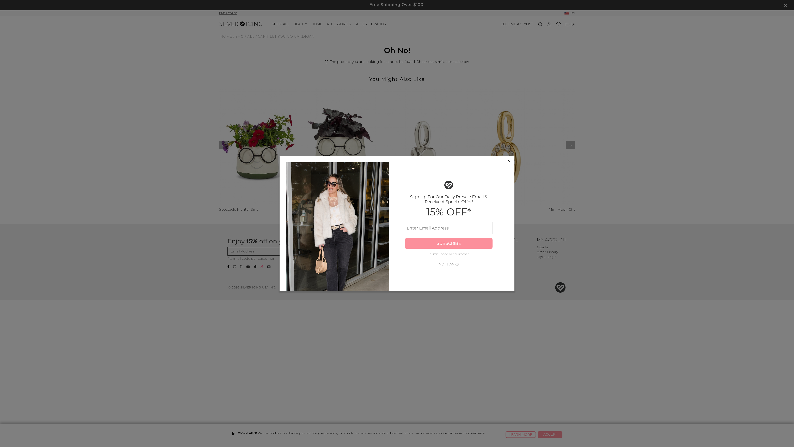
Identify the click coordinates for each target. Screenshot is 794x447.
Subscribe (449, 243)
